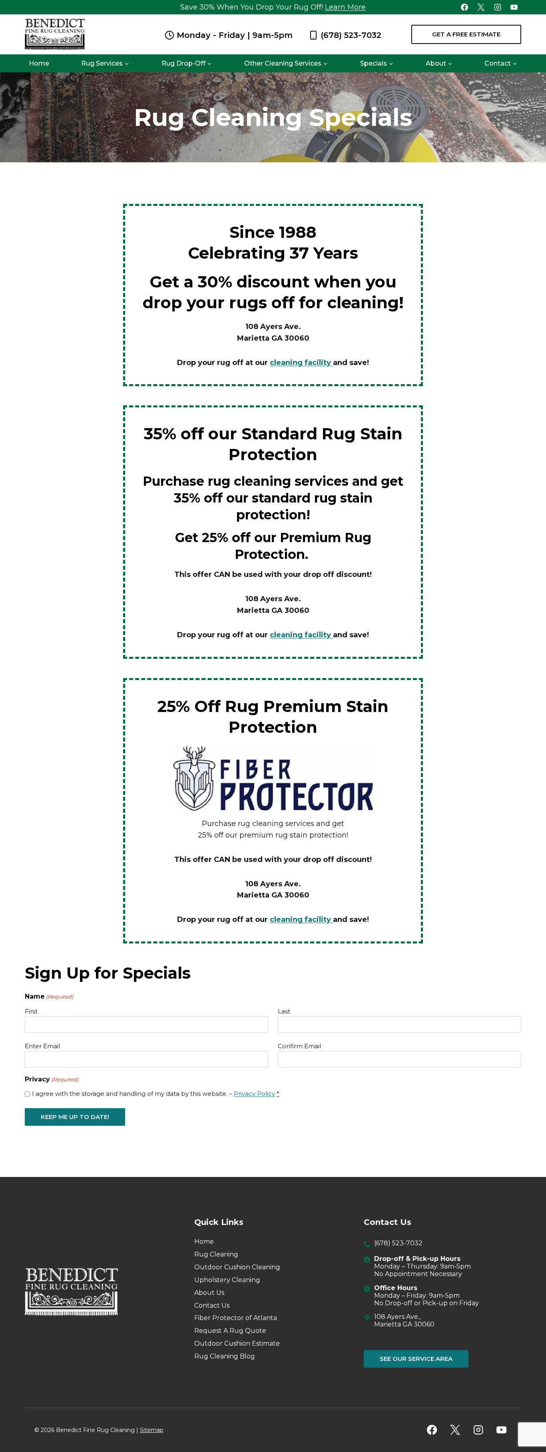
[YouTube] (514, 7)
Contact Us (211, 1305)
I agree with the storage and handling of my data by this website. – (155, 1093)
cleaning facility (301, 362)
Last (284, 1011)
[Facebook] (464, 7)
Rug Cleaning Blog (224, 1356)
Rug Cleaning (216, 1254)
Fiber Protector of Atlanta (235, 1318)
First (31, 1011)
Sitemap (151, 1430)
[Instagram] (497, 7)
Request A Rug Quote (230, 1330)
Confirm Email (299, 1046)
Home (39, 63)
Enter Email (42, 1046)
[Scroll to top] (526, 1420)
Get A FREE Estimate (466, 34)
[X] (481, 7)
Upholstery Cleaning (227, 1280)
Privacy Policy (254, 1093)
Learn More (345, 7)
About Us (209, 1292)
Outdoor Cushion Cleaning (237, 1267)
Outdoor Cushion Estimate (237, 1343)
